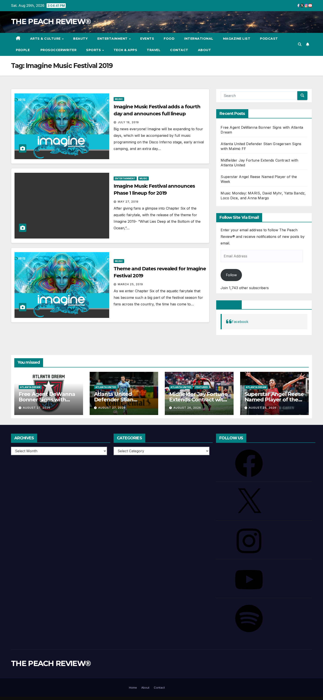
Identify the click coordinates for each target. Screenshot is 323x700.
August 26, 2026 (187, 407)
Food (169, 39)
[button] (299, 44)
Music (119, 99)
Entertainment (113, 39)
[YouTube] (249, 579)
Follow (231, 275)
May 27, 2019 (128, 201)
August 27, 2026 (36, 407)
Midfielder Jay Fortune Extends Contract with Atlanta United (198, 399)
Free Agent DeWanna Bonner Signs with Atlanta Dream (47, 399)
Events (147, 39)
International (198, 39)
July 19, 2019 (128, 122)
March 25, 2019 (130, 284)
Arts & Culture (46, 39)
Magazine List (236, 39)
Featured (202, 387)
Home (133, 687)
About (204, 50)
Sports (94, 50)
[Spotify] (249, 618)
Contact (179, 50)
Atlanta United (105, 387)
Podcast (269, 39)
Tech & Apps (125, 50)
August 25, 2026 (262, 407)
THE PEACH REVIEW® (51, 21)
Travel (153, 50)
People (23, 50)
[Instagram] (249, 540)
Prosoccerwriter (57, 50)
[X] (249, 501)
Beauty (80, 39)
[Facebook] (249, 463)
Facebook (229, 304)
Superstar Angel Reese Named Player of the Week (274, 399)
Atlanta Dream (30, 387)
